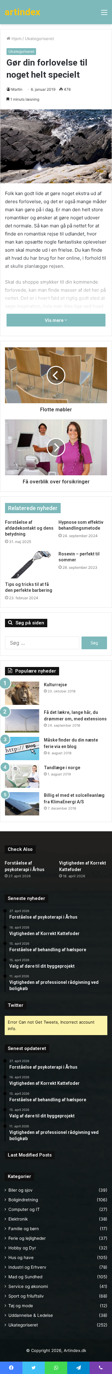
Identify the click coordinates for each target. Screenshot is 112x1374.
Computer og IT (24, 1209)
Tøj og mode (20, 1305)
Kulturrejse (55, 684)
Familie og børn (23, 1228)
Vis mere (54, 320)
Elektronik (18, 1219)
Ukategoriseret (39, 38)
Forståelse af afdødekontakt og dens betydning (29, 528)
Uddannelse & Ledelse (30, 1315)
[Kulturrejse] (22, 693)
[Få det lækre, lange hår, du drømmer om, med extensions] (22, 721)
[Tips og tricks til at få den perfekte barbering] (29, 564)
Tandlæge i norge (62, 767)
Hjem (15, 38)
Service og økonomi (28, 1286)
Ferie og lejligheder (27, 1238)
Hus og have (21, 1257)
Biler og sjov (20, 1190)
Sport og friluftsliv (26, 1296)
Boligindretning (23, 1199)
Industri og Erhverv (27, 1267)
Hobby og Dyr (22, 1247)
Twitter (15, 1005)
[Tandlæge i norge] (22, 776)
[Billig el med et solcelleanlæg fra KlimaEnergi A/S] (22, 803)
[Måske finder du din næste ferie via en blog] (22, 748)
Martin (16, 89)
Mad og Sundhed (25, 1276)
